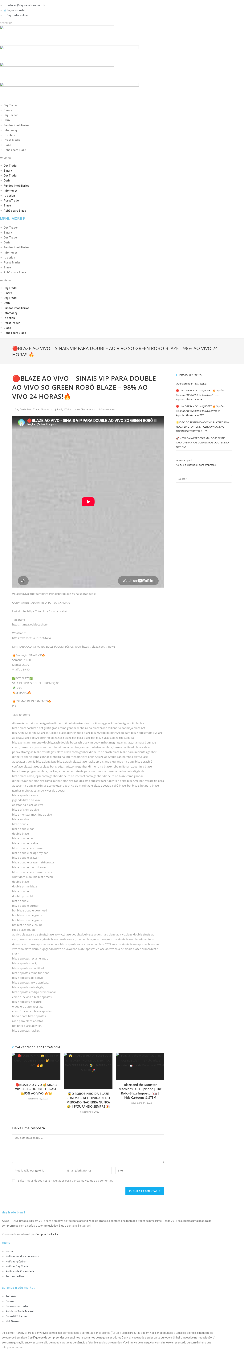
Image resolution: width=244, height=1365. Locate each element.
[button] (108, 158)
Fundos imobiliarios (16, 125)
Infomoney (10, 130)
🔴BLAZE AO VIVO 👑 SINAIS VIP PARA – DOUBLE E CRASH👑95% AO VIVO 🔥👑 (36, 1089)
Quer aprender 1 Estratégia (191, 383)
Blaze (7, 145)
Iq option (9, 135)
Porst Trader (12, 140)
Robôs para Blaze (15, 150)
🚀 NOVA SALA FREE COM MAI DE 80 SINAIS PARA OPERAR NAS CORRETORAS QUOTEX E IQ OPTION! (202, 442)
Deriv (7, 120)
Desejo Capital (184, 460)
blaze (77, 409)
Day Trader (11, 105)
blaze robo (87, 409)
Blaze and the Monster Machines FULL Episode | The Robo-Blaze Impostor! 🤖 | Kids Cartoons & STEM (140, 1091)
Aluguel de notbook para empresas (196, 465)
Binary (8, 110)
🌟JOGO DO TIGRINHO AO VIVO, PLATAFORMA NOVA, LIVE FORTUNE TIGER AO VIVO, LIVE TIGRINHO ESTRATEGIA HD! (202, 427)
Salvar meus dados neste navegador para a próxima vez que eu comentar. (65, 1180)
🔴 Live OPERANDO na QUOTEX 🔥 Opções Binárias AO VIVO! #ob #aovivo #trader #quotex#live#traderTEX (200, 395)
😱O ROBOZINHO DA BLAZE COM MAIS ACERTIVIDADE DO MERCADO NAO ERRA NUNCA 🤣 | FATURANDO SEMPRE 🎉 (88, 1100)
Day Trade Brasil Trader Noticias (32, 409)
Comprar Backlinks (46, 1234)
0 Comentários (107, 409)
